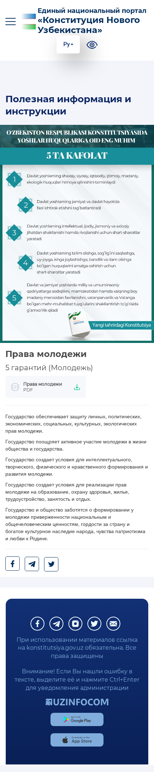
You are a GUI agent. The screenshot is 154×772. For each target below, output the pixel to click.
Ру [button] (66, 44)
